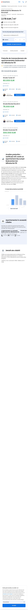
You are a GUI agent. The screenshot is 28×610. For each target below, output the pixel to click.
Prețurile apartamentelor (12, 6)
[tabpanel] (14, 109)
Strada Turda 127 (9, 78)
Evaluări (22, 50)
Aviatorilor (14, 14)
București (20, 6)
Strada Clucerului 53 (10, 130)
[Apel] (23, 1)
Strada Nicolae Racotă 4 (11, 104)
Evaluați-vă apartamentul (14, 44)
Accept (14, 605)
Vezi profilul (19, 95)
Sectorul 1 (25, 6)
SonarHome (3, 6)
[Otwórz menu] (26, 2)
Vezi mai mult (14, 208)
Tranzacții (5, 50)
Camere (6, 39)
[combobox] (14, 35)
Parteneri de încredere (7, 594)
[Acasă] (5, 1)
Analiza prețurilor (14, 50)
